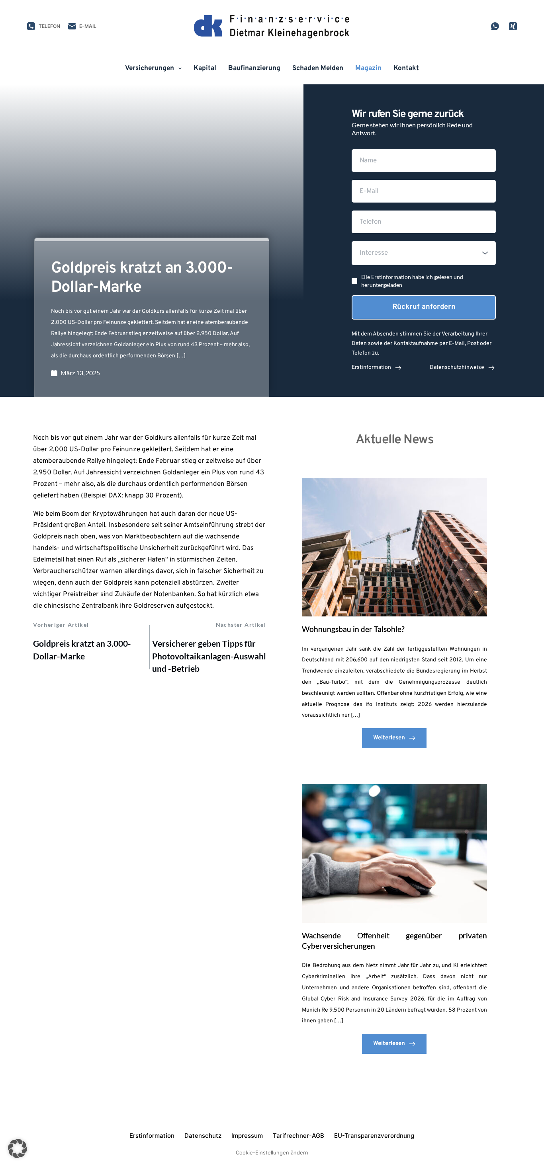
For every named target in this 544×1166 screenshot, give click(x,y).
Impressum (247, 1135)
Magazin (368, 68)
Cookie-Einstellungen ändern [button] (272, 1152)
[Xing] (513, 26)
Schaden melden (317, 68)
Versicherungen (149, 68)
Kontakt (406, 68)
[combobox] (424, 253)
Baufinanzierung (254, 68)
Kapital (205, 68)
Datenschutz (202, 1135)
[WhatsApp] (495, 26)
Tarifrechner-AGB (298, 1135)
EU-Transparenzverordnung (374, 1135)
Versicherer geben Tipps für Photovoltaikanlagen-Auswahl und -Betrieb (209, 655)
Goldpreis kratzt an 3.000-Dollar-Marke (82, 649)
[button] (17, 1148)
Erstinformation (151, 1135)
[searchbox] (425, 253)
